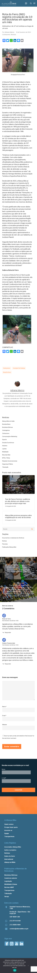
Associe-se (8, 830)
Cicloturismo (6, 34)
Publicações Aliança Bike (9, 547)
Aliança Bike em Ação (8, 421)
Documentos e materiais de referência (13, 538)
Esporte (4, 439)
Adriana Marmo (9, 32)
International (8, 859)
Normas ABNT (9, 887)
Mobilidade (5, 452)
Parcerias (5, 544)
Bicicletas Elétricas (7, 427)
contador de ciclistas (19, 368)
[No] (28, 965)
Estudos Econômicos (8, 442)
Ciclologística (6, 430)
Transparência (9, 836)
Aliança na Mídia (9, 862)
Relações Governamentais (9, 461)
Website (4, 724)
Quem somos (8, 824)
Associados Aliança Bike (12, 847)
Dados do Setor (9, 856)
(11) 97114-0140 (15, 921)
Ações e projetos (10, 850)
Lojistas (4, 448)
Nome (3, 769)
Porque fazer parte (11, 827)
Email (4, 715)
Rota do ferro (7, 372)
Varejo (6, 896)
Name (4, 706)
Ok (15, 970)
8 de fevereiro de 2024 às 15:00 (10, 620)
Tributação (5, 467)
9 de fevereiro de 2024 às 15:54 (10, 645)
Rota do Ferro (6, 619)
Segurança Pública (7, 464)
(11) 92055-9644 (15, 925)
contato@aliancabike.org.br (19, 929)
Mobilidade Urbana (10, 884)
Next (29, 326)
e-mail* (4, 778)
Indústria (4, 445)
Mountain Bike (6, 455)
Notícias (13, 34)
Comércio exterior (10, 878)
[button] (34, 3)
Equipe (6, 833)
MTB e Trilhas (6, 458)
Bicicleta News (6, 424)
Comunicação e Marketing (9, 436)
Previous (5, 326)
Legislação (8, 881)
